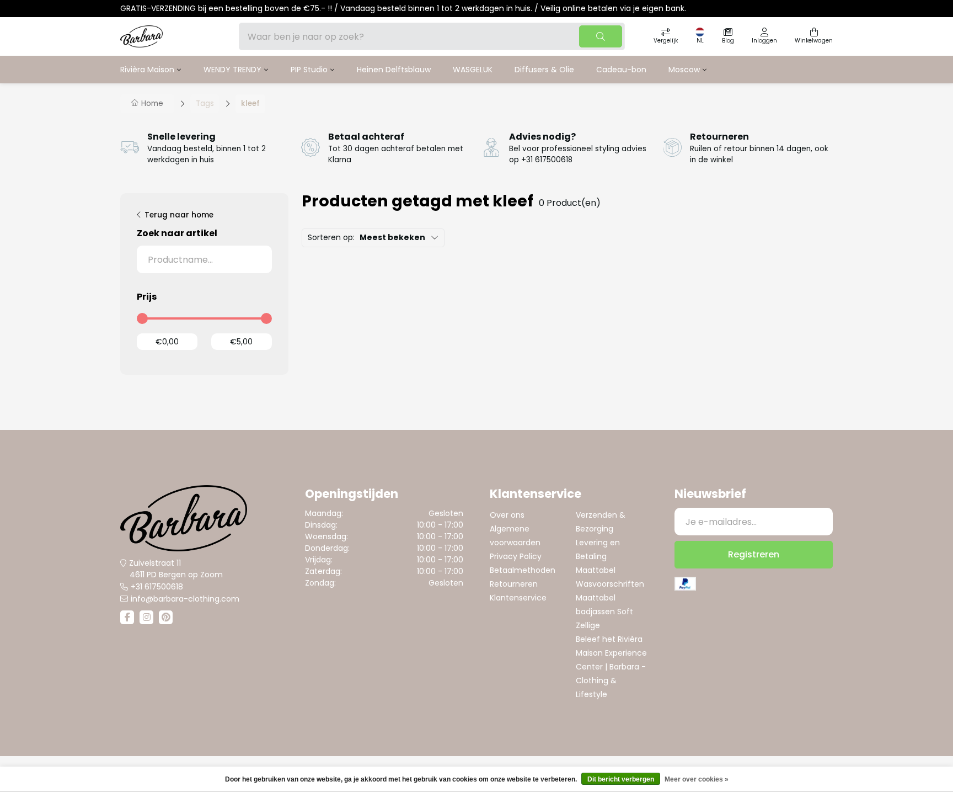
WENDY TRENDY (232, 69)
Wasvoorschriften (610, 583)
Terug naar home (178, 215)
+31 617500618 (157, 586)
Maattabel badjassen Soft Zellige (604, 611)
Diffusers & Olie (544, 69)
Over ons (507, 514)
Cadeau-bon (621, 69)
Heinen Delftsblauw (394, 69)
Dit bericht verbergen (620, 779)
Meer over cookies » (697, 779)
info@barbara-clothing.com (185, 598)
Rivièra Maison (147, 69)
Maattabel (595, 570)
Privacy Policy (516, 556)
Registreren (753, 554)
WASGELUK (472, 69)
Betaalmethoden (522, 570)
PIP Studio (309, 69)
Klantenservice (518, 597)
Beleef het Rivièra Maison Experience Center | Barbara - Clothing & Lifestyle (611, 667)
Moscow (684, 69)
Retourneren (514, 583)
